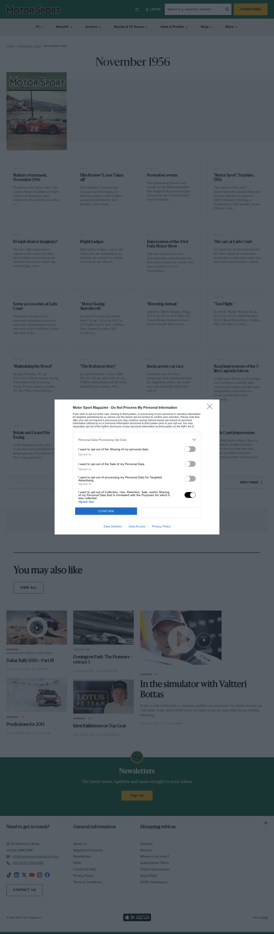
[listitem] (137, 439)
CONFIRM (106, 511)
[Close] (211, 408)
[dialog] (137, 467)
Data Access (137, 526)
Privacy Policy (161, 526)
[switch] (190, 449)
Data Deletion (113, 526)
